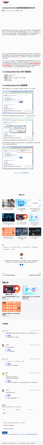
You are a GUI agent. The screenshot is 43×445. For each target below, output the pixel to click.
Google (14, 10)
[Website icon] (22, 265)
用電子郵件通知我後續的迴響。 (9, 425)
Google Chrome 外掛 (26, 247)
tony (7, 358)
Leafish (7, 344)
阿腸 (37, 260)
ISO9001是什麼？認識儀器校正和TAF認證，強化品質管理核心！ (8, 209)
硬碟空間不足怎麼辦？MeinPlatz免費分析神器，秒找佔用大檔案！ (35, 224)
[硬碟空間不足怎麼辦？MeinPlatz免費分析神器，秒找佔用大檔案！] (31, 290)
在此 (9, 80)
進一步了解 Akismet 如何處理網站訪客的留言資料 (27, 434)
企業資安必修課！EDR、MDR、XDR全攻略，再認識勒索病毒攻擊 (8, 224)
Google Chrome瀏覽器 (10, 60)
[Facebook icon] (20, 265)
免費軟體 (17, 10)
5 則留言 (21, 10)
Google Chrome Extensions (16, 247)
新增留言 (5, 413)
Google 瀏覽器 (34, 247)
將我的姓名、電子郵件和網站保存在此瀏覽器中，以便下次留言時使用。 (14, 422)
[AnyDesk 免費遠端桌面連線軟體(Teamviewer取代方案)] (11, 290)
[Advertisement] (21, 20)
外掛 (21, 88)
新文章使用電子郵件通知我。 (9, 428)
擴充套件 (13, 249)
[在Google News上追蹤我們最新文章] (21, 173)
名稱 (4, 409)
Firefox (5, 53)
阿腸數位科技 (32, 443)
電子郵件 (18, 409)
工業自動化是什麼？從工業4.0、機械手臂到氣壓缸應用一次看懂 (21, 238)
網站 (30, 409)
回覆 (39, 330)
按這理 (9, 79)
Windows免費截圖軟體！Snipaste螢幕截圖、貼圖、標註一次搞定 (21, 209)
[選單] (40, 1)
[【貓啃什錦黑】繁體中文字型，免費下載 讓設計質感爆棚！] (11, 307)
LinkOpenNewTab (6, 249)
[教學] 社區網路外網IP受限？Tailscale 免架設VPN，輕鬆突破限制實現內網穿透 (35, 209)
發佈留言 (4, 432)
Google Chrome (6, 247)
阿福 (6, 373)
